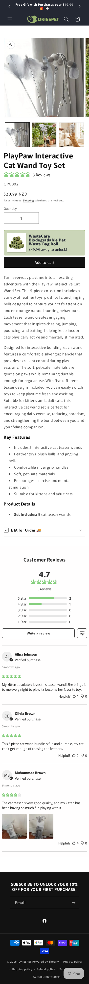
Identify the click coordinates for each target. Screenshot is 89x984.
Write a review (38, 633)
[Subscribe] (73, 902)
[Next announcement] (79, 6)
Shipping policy (22, 969)
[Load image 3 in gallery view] (71, 134)
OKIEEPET (25, 961)
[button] (9, 19)
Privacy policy (72, 961)
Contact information (47, 976)
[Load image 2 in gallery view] (44, 134)
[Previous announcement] (9, 6)
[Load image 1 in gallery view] (17, 134)
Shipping (28, 200)
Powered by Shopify (45, 961)
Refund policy (46, 969)
